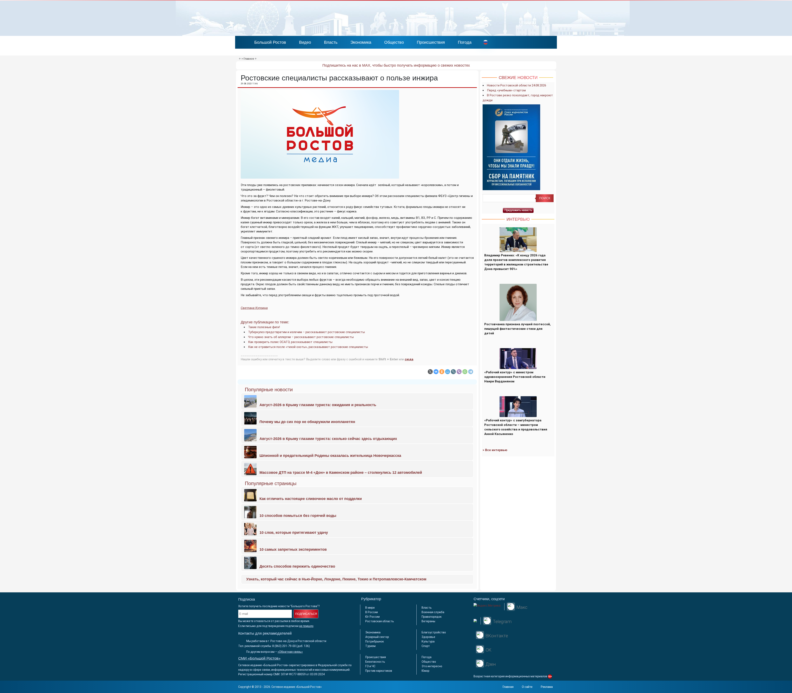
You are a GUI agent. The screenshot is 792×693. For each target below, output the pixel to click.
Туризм (370, 646)
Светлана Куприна (254, 308)
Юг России (372, 616)
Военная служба (433, 612)
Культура (428, 641)
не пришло (306, 626)
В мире (370, 607)
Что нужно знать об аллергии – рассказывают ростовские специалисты (301, 337)
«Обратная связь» (290, 651)
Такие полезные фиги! (264, 327)
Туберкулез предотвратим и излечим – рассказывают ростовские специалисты (306, 332)
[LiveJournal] (453, 371)
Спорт (426, 646)
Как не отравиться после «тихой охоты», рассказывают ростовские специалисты (308, 347)
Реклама (547, 686)
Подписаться (306, 613)
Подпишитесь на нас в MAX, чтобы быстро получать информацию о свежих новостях (396, 65)
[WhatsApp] (464, 371)
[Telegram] (470, 371)
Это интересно (432, 666)
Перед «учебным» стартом (506, 90)
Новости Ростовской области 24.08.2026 (516, 85)
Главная (508, 686)
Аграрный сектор (377, 637)
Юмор (425, 670)
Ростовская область (379, 621)
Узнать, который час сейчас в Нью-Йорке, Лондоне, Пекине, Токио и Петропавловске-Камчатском (336, 579)
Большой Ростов (270, 42)
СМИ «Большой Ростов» (259, 658)
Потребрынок (374, 641)
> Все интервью (495, 450)
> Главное (248, 58)
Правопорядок (432, 616)
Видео (305, 42)
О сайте (527, 686)
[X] (430, 371)
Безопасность (375, 661)
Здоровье (428, 637)
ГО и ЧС (370, 666)
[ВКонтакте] (436, 371)
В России (371, 612)
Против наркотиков (378, 670)
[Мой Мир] (447, 371)
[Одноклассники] (441, 371)
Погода (464, 42)
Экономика (360, 42)
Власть (330, 42)
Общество (394, 42)
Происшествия (431, 42)
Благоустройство (434, 632)
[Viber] (459, 371)
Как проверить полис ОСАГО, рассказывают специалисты (290, 342)
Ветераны (428, 621)
